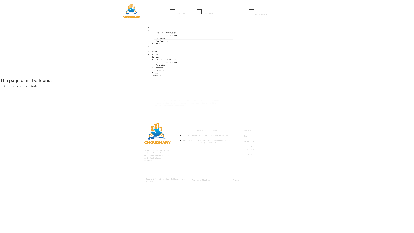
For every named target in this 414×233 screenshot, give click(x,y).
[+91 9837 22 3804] (172, 11)
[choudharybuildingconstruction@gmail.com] (199, 11)
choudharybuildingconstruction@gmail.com (221, 11)
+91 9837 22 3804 (183, 11)
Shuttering (160, 70)
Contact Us (157, 49)
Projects (155, 73)
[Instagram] (259, 50)
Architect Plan (162, 41)
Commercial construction (166, 35)
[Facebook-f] (253, 50)
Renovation (160, 38)
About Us (155, 54)
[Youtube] (265, 50)
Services (156, 30)
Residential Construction (166, 33)
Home (154, 51)
